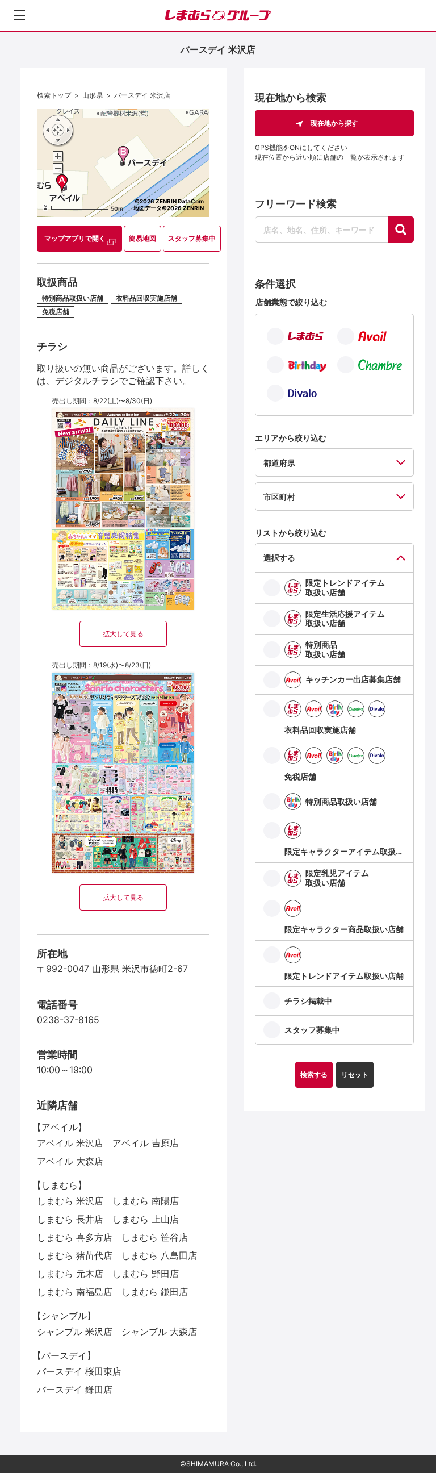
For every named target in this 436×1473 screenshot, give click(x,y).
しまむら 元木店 (70, 1273)
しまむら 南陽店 (145, 1201)
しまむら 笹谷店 (154, 1237)
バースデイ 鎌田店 (74, 1389)
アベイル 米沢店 (70, 1143)
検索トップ (54, 95)
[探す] (401, 229)
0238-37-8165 (68, 1019)
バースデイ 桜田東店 (79, 1371)
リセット (354, 1074)
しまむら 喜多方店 (74, 1237)
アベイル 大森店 (70, 1161)
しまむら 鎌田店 (154, 1291)
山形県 (92, 95)
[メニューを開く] (19, 15)
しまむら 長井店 (70, 1219)
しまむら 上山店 (145, 1219)
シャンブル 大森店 (159, 1331)
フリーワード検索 (296, 204)
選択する (279, 557)
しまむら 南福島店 (74, 1291)
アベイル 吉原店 (145, 1143)
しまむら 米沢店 (70, 1201)
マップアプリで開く (75, 238)
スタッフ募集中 (192, 238)
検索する (314, 1074)
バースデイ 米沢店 (142, 95)
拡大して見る (123, 633)
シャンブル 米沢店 (74, 1331)
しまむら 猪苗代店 (74, 1255)
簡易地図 (142, 238)
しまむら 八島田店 (159, 1255)
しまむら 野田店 (145, 1273)
